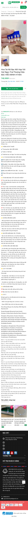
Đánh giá (3, 117)
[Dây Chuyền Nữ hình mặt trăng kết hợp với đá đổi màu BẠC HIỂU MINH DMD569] (7, 411)
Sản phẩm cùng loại (8, 400)
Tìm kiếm (23, 7)
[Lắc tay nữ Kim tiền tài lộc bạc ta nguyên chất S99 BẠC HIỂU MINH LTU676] (20, 411)
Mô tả (2, 113)
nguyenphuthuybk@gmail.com (10, 498)
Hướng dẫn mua (5, 115)
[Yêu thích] (25, 88)
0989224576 (6, 111)
